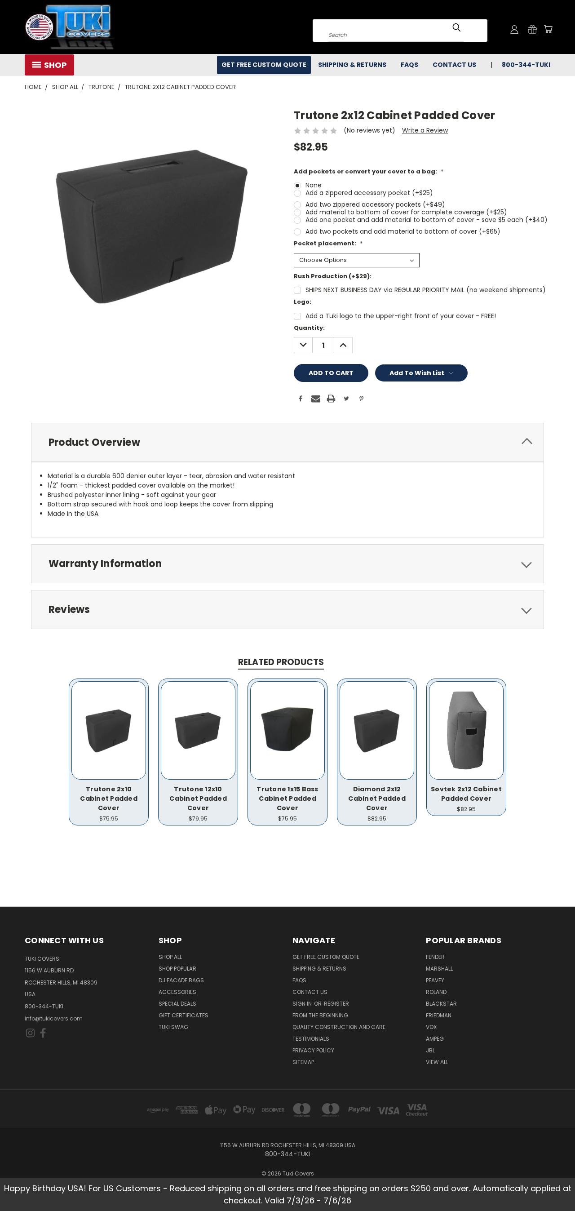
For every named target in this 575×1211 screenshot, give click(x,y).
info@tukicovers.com (54, 1018)
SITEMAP (303, 1062)
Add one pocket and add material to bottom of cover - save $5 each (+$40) (426, 219)
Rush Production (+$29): (333, 276)
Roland (436, 992)
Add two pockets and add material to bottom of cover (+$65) (402, 231)
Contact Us (454, 64)
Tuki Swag (173, 1027)
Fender (435, 957)
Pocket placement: (328, 243)
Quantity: (309, 328)
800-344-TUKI (44, 1006)
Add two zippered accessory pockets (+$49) (375, 204)
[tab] (287, 442)
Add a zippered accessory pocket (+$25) (369, 192)
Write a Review (425, 130)
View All (437, 1062)
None (313, 185)
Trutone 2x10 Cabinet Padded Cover (108, 798)
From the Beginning (320, 1015)
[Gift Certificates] (532, 29)
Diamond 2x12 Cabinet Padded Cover (377, 798)
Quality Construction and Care (338, 1027)
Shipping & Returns (352, 64)
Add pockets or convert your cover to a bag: (368, 171)
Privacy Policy (313, 1050)
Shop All (170, 957)
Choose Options (109, 737)
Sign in (302, 1003)
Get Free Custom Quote (263, 64)
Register (336, 1003)
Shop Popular (177, 968)
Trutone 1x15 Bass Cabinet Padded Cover (287, 798)
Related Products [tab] (281, 662)
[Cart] (548, 29)
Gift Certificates (183, 1015)
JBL (430, 1050)
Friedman (438, 1015)
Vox (431, 1027)
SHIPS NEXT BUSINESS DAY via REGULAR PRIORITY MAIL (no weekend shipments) (425, 289)
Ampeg (435, 1038)
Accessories (177, 992)
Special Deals (177, 1003)
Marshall (439, 968)
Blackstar (441, 1003)
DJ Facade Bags (181, 980)
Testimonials (310, 1038)
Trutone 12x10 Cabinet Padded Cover (198, 798)
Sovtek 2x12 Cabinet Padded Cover (466, 794)
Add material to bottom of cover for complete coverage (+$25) (406, 212)
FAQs (409, 64)
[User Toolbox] (514, 29)
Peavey (435, 980)
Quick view (108, 721)
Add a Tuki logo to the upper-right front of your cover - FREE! (400, 315)
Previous (551, 1183)
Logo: (302, 301)
